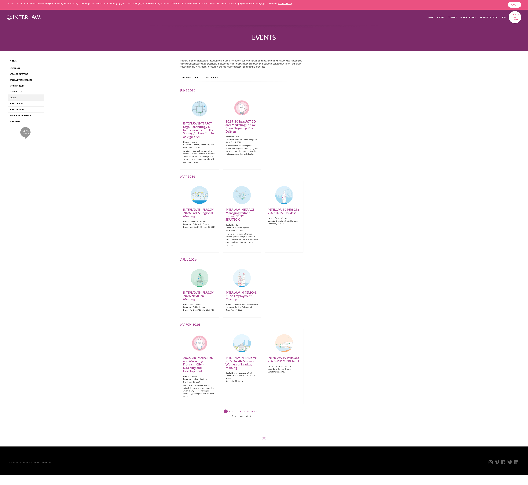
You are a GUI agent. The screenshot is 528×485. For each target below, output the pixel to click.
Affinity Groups (17, 86)
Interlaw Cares (17, 110)
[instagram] (491, 462)
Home (431, 17)
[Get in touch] (25, 133)
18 (248, 411)
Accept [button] (514, 5)
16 (240, 411)
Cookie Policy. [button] (285, 3)
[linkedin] (516, 462)
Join (504, 17)
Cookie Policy (47, 462)
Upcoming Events (191, 78)
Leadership (15, 68)
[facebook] (503, 462)
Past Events (212, 78)
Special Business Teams (21, 80)
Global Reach (468, 17)
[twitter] (509, 462)
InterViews (15, 122)
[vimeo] (497, 462)
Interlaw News (17, 104)
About (440, 17)
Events (13, 98)
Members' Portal (489, 17)
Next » (254, 411)
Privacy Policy (33, 462)
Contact (452, 17)
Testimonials (16, 92)
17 (244, 411)
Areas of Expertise (19, 74)
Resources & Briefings (20, 116)
